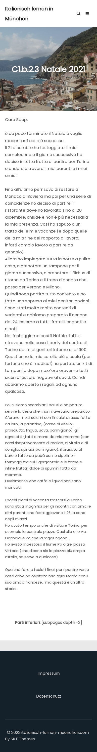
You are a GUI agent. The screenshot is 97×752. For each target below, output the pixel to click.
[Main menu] (87, 13)
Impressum (49, 673)
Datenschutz (48, 696)
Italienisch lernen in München (29, 13)
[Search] (78, 13)
